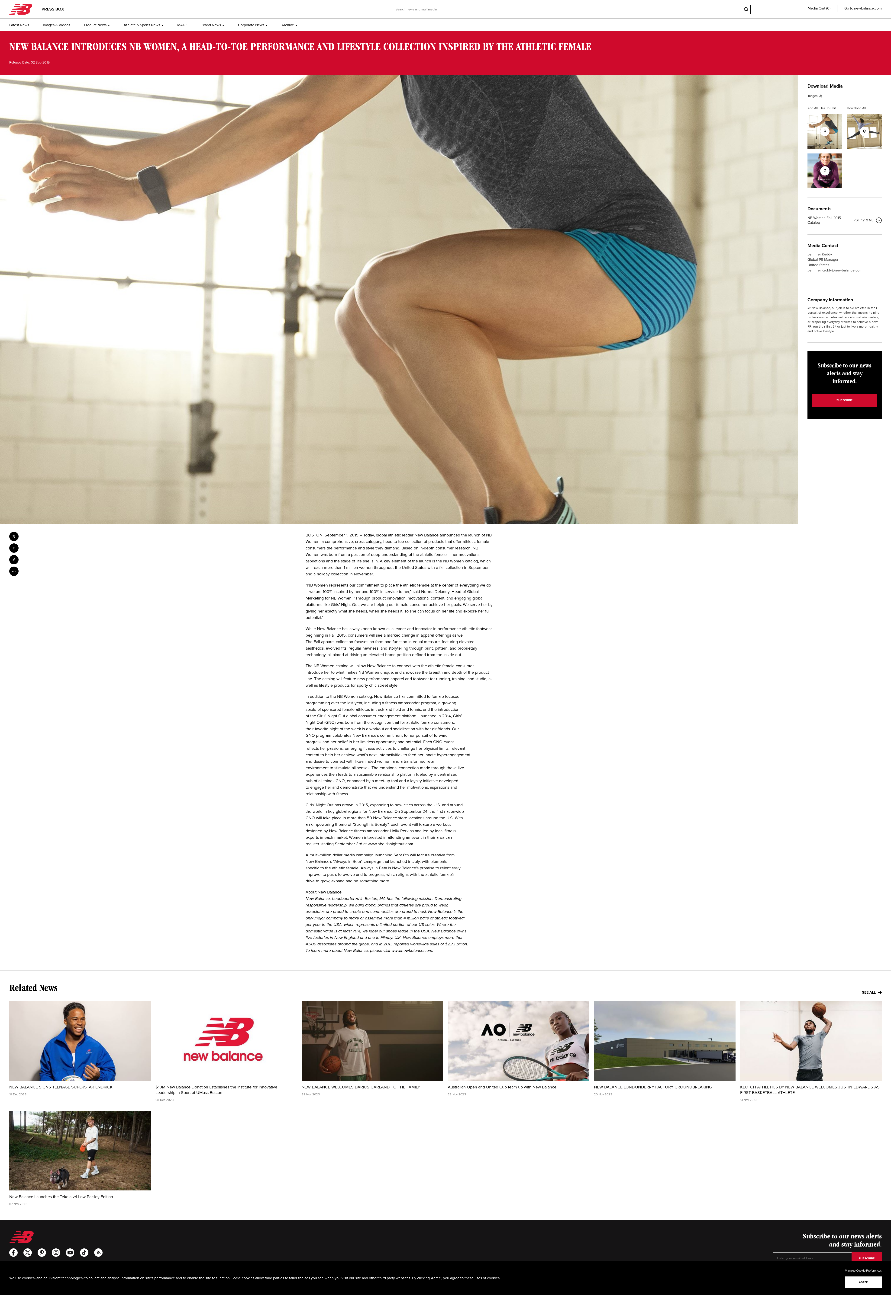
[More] (14, 571)
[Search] (746, 9)
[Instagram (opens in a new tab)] (56, 1252)
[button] (819, 8)
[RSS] (98, 1252)
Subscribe (844, 400)
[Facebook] (14, 548)
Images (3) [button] (814, 95)
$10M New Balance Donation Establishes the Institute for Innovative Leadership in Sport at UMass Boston (216, 1090)
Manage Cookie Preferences (863, 1270)
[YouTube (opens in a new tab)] (70, 1252)
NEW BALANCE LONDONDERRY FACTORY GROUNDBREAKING (653, 1087)
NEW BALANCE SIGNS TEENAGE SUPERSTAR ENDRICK (61, 1087)
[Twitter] (14, 536)
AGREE (863, 1282)
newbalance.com (868, 8)
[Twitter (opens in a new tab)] (27, 1252)
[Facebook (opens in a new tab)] (13, 1252)
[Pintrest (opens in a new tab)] (42, 1252)
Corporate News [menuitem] (251, 25)
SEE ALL (869, 992)
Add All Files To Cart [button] (821, 108)
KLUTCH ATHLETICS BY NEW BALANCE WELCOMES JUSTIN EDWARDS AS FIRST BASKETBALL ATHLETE (810, 1090)
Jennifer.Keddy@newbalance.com (834, 270)
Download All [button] (856, 108)
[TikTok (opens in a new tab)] (84, 1252)
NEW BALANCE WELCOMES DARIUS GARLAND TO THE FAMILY (361, 1087)
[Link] (14, 559)
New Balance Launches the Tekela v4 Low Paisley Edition (61, 1197)
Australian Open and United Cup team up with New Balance (502, 1087)
